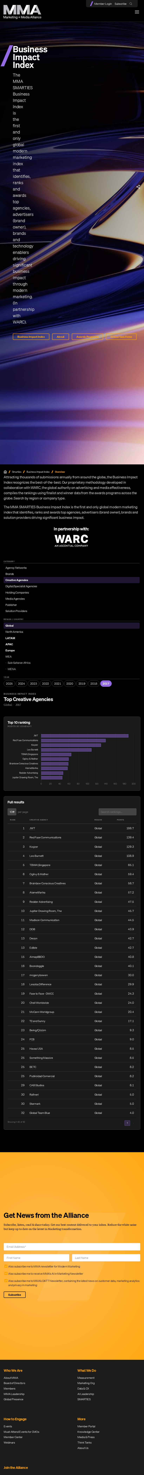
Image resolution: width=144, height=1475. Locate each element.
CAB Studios (37, 1085)
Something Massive (41, 1057)
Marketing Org (86, 1383)
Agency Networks (16, 567)
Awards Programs (87, 336)
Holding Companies (17, 592)
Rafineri (34, 1094)
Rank (13, 819)
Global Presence (13, 1399)
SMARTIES (83, 1399)
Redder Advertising (41, 901)
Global (9, 625)
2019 (81, 683)
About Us (82, 1448)
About (60, 336)
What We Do (86, 1370)
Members (9, 1388)
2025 (9, 683)
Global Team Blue (40, 1113)
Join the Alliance (16, 1467)
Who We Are (13, 1370)
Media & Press (86, 1437)
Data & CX (83, 1388)
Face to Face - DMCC (42, 993)
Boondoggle (37, 966)
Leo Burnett (36, 856)
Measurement (85, 1377)
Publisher (11, 604)
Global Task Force (121, 336)
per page (23, 812)
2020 (69, 683)
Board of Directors (14, 1383)
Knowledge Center (88, 1431)
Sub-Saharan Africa (19, 662)
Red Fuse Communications (45, 837)
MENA (12, 669)
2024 (21, 683)
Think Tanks (84, 1442)
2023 (33, 683)
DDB (32, 929)
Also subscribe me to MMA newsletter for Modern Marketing (44, 1266)
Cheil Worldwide (39, 1002)
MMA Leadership (14, 1394)
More (81, 1419)
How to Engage (15, 1419)
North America (14, 631)
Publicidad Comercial (42, 1076)
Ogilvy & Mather (39, 874)
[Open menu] (136, 11)
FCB (32, 1039)
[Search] (131, 3)
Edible (33, 947)
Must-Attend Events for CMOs (21, 1431)
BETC (33, 1067)
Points (120, 819)
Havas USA (36, 1048)
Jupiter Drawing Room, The (46, 911)
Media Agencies (15, 598)
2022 (45, 683)
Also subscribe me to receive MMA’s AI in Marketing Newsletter (45, 1273)
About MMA (11, 1377)
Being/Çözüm (38, 1030)
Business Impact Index (31, 336)
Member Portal (86, 1426)
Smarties (16, 472)
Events (8, 1426)
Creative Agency (39, 819)
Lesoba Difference (40, 984)
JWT (32, 828)
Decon (33, 938)
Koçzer (34, 846)
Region (98, 819)
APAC (9, 644)
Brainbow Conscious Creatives (48, 883)
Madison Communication (44, 920)
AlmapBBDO (37, 956)
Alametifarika (37, 892)
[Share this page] (138, 187)
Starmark (35, 1103)
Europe (10, 650)
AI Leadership (85, 1394)
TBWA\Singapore (40, 865)
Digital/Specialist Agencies (21, 586)
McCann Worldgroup (42, 1012)
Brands (9, 574)
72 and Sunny (37, 1021)
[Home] (5, 471)
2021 (57, 683)
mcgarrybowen (39, 975)
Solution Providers (16, 611)
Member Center (13, 1437)
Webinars (9, 1442)
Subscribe (121, 3)
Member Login (103, 3)
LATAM (10, 638)
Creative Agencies (16, 580)
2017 (106, 683)
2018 (93, 683)
